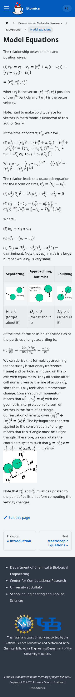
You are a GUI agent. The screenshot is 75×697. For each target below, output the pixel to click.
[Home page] (7, 23)
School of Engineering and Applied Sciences (37, 597)
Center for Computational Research (38, 580)
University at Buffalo (26, 587)
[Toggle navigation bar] (6, 8)
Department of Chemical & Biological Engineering (39, 570)
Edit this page (19, 517)
